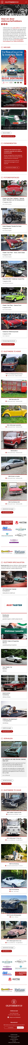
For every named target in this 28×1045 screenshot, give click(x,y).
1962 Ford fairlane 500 (14, 502)
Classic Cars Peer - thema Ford (12, 305)
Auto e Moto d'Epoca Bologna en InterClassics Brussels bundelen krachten (14, 105)
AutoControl (6, 693)
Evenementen (10, 143)
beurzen (19, 156)
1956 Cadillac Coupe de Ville (14, 812)
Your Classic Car (7, 667)
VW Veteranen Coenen (9, 589)
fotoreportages (8, 35)
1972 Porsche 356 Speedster (14, 915)
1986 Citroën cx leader (14, 476)
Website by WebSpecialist (14, 1042)
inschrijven (20, 1027)
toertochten (12, 156)
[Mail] (2, 24)
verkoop (5, 38)
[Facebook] (6, 24)
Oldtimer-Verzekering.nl (10, 719)
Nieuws (7, 47)
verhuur (10, 38)
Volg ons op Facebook (15, 1017)
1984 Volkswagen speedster (14, 425)
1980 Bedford (14, 450)
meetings (6, 156)
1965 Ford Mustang (14, 863)
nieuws (4, 36)
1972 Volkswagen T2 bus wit (14, 838)
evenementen (14, 33)
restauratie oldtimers (6, 567)
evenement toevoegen (9, 162)
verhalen (16, 35)
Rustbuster (6, 615)
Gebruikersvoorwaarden (14, 1036)
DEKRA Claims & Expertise (11, 641)
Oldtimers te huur (12, 790)
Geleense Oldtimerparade (10, 331)
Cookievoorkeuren (14, 1039)
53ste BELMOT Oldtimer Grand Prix (13, 279)
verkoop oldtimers (13, 565)
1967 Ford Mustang (14, 889)
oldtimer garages (22, 565)
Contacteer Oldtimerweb (14, 1014)
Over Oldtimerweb (14, 1013)
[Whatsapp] (4, 24)
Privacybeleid (14, 1037)
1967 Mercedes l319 (14, 399)
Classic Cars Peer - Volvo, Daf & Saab (14, 252)
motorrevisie (14, 567)
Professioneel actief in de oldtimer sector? (14, 128)
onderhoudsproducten (16, 568)
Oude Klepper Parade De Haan (12, 226)
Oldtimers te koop (12, 351)
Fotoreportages (11, 178)
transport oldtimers (5, 568)
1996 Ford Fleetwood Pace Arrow (14, 373)
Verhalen (8, 738)
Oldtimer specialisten (14, 562)
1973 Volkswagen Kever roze (14, 940)
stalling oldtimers (22, 567)
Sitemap (14, 1040)
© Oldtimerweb (14, 1034)
